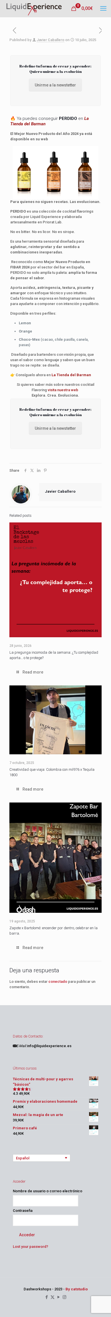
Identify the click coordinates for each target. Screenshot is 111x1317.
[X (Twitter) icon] (52, 1297)
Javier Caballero (50, 40)
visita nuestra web (63, 390)
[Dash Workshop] (33, 8)
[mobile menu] (103, 8)
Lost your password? (30, 1246)
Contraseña (22, 1210)
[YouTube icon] (58, 1297)
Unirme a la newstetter (55, 85)
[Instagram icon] (64, 1297)
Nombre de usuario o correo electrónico (47, 1191)
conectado (57, 981)
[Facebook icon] (46, 1297)
